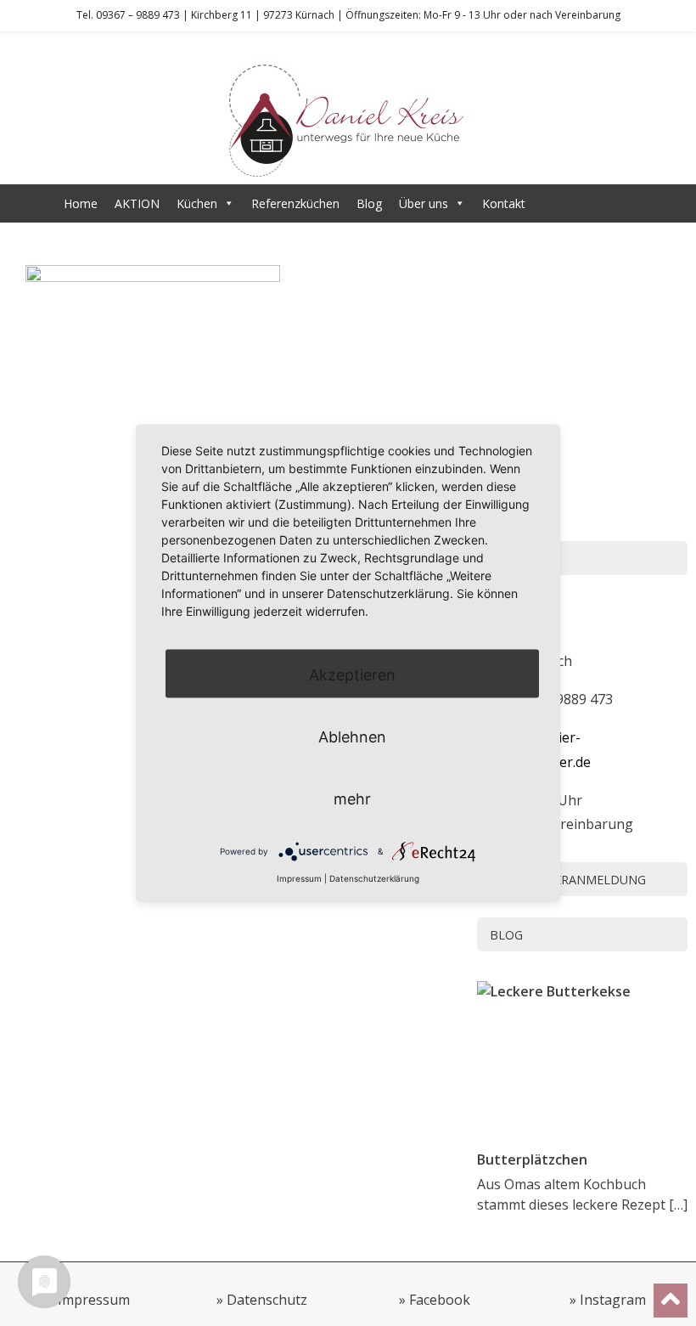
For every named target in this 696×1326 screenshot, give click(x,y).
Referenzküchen (295, 203)
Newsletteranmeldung (568, 880)
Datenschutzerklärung (374, 878)
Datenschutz (267, 1299)
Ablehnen (352, 737)
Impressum (94, 1299)
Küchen (197, 203)
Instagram (613, 1299)
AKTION (137, 203)
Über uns (423, 203)
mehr (352, 799)
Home (81, 203)
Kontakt (503, 203)
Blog (369, 203)
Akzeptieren (352, 675)
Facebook (439, 1299)
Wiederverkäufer (587, 203)
